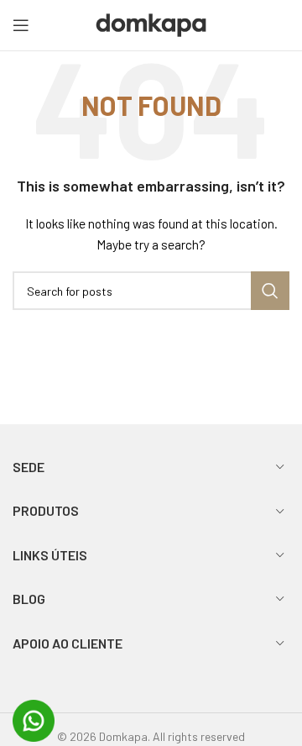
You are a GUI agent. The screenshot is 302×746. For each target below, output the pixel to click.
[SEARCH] (270, 290)
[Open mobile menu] (21, 25)
